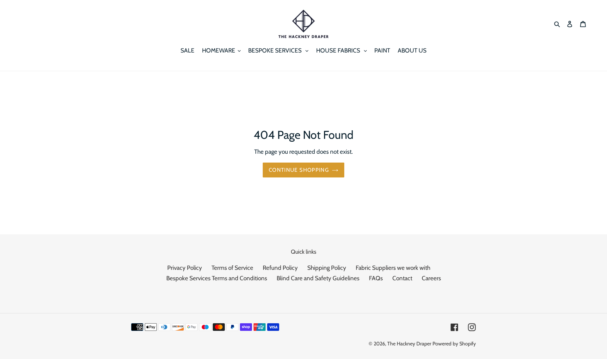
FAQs (376, 278)
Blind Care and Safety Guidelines (318, 278)
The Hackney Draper (409, 344)
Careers (431, 278)
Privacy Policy (184, 267)
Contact (402, 278)
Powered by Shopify (454, 344)
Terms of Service (232, 267)
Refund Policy (280, 267)
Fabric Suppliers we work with (393, 267)
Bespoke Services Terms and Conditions (216, 278)
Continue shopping (299, 170)
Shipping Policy (326, 267)
